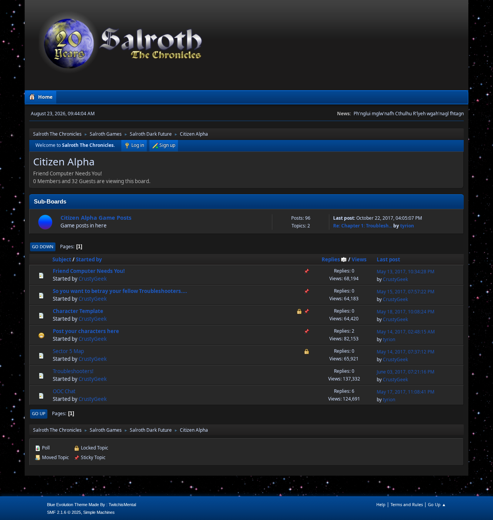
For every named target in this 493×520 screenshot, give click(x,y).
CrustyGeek (93, 278)
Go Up (38, 413)
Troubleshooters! (73, 371)
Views (359, 259)
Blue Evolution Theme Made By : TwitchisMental (91, 504)
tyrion (407, 225)
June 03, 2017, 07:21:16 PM (405, 372)
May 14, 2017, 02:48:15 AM (406, 331)
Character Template (78, 311)
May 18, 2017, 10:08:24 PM (405, 311)
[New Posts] (45, 222)
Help (381, 504)
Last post (388, 259)
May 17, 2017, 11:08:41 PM (405, 392)
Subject (61, 259)
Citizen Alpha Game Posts (95, 217)
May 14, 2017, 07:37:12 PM (405, 351)
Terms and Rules (407, 504)
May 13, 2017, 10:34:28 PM (405, 271)
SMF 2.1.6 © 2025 (64, 512)
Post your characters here (86, 331)
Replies (331, 259)
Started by (89, 259)
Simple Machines (99, 512)
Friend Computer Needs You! (89, 271)
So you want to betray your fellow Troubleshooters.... (120, 291)
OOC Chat (64, 391)
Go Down (43, 246)
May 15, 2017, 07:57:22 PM (405, 291)
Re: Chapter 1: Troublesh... (362, 225)
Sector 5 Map (68, 351)
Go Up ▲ (437, 504)
